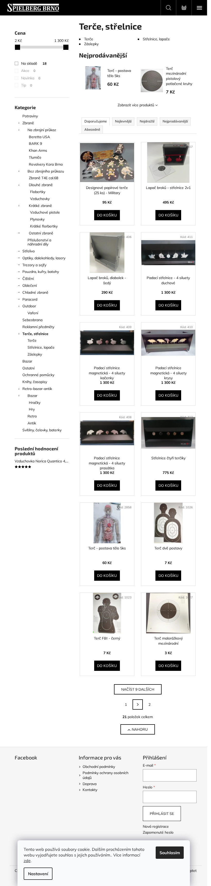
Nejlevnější (123, 121)
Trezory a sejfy (34, 265)
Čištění (28, 278)
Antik (32, 423)
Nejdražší (147, 121)
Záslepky (35, 354)
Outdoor (29, 306)
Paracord (29, 299)
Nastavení (38, 873)
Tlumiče (35, 157)
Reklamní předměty (38, 327)
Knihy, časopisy (34, 381)
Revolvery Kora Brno (46, 164)
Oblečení (29, 285)
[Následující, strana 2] (138, 704)
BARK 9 (35, 143)
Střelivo (28, 251)
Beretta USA (39, 137)
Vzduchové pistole (45, 212)
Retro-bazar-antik (37, 388)
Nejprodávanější (175, 121)
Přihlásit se (162, 813)
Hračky (34, 402)
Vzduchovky (40, 198)
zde (27, 860)
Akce (28, 70)
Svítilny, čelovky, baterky (41, 430)
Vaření (33, 313)
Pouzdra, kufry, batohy (40, 271)
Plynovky (37, 219)
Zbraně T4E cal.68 (43, 178)
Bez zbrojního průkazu (46, 171)
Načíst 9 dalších (137, 689)
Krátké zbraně (40, 205)
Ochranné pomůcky (38, 375)
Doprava (89, 784)
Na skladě (34, 63)
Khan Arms (38, 150)
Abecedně (92, 129)
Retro (32, 416)
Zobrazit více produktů (136, 105)
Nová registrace (156, 826)
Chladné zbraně (35, 292)
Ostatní (28, 368)
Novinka (30, 78)
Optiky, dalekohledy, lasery (43, 258)
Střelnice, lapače (41, 347)
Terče (32, 340)
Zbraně (28, 123)
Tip (26, 85)
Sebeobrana (32, 320)
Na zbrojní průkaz (42, 130)
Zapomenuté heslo (158, 832)
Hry (32, 409)
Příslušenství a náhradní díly (39, 242)
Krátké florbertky (44, 226)
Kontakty (90, 789)
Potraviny (30, 116)
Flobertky (37, 191)
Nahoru (140, 729)
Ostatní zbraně (41, 233)
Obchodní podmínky (99, 766)
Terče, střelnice (35, 333)
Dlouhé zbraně (41, 185)
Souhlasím (170, 852)
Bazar (27, 361)
